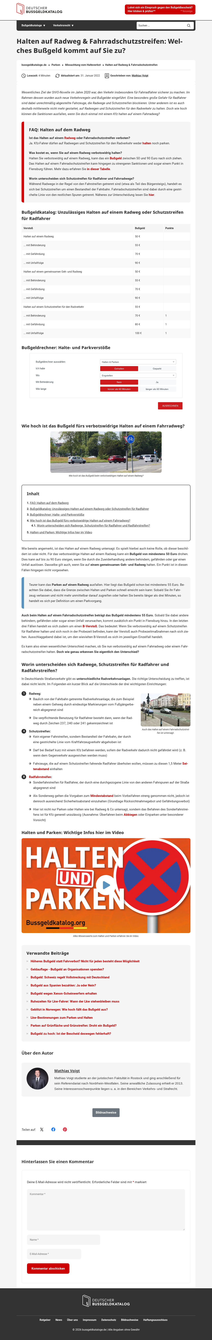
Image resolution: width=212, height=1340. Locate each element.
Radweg (70, 138)
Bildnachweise (129, 1319)
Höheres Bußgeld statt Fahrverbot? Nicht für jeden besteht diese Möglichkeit (85, 961)
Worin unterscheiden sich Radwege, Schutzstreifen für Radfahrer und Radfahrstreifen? (93, 525)
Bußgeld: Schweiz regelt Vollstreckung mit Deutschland (70, 977)
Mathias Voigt (140, 75)
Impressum (89, 1319)
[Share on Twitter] (41, 1130)
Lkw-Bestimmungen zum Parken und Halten (62, 1018)
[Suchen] (189, 26)
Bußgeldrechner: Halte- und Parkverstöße (57, 514)
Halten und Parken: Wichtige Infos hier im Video (61, 532)
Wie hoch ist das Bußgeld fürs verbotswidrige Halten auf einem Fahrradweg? (80, 520)
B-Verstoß (90, 626)
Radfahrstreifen (40, 777)
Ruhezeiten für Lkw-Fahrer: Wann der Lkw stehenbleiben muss (75, 1001)
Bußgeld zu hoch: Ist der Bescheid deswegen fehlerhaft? (71, 1034)
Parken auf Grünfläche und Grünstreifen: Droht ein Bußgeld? (73, 1025)
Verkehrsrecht (61, 25)
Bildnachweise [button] (106, 1112)
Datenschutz (108, 1319)
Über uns (72, 1319)
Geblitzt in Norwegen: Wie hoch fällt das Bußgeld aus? (69, 1009)
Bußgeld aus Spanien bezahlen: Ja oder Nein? (63, 985)
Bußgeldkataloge (32, 25)
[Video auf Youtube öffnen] (106, 885)
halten (146, 143)
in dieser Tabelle (98, 169)
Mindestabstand (101, 796)
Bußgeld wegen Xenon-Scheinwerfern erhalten (64, 993)
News (58, 1319)
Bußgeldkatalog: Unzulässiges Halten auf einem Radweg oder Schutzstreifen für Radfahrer (89, 509)
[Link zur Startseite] (39, 8)
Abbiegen (130, 815)
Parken (56, 64)
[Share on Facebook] (53, 1130)
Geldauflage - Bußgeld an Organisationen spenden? (67, 969)
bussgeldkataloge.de (34, 64)
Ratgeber (45, 1319)
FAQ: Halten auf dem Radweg (49, 503)
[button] (160, 9)
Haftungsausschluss (155, 1319)
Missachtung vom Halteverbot (83, 64)
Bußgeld (116, 158)
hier (151, 195)
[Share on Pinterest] (65, 1130)
